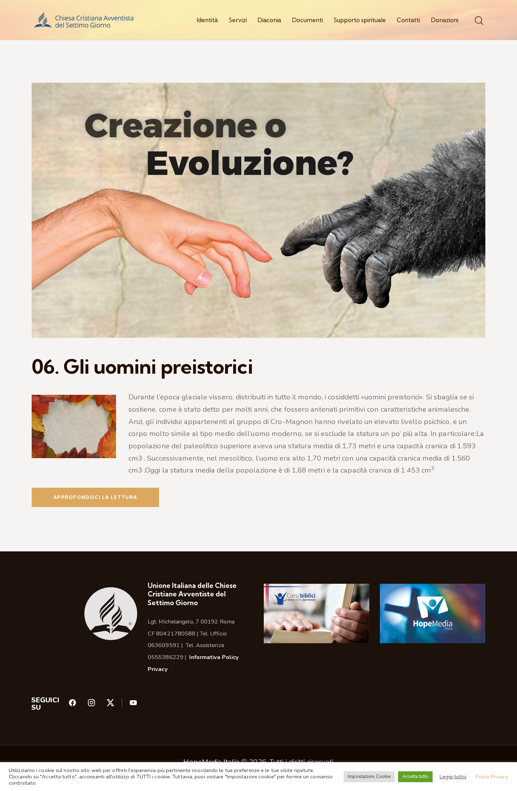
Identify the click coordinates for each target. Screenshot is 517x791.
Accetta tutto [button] (415, 776)
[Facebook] (77, 704)
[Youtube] (133, 704)
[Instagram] (96, 704)
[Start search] (479, 21)
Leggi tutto (453, 776)
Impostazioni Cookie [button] (369, 776)
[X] (117, 704)
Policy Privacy (491, 776)
